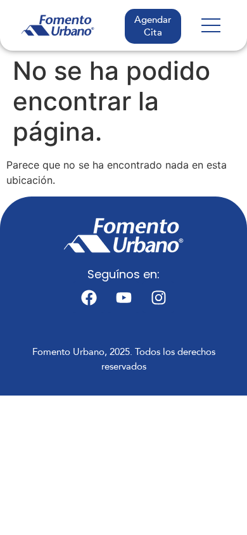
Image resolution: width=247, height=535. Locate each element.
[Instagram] (158, 297)
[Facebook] (88, 297)
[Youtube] (123, 297)
